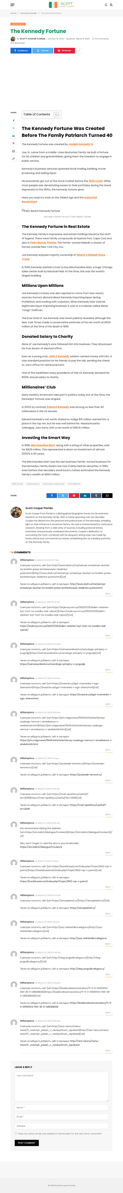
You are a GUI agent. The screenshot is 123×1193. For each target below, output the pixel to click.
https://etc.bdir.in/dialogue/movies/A (41, 846)
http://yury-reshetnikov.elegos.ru (88, 938)
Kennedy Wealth (18, 24)
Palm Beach (74, 483)
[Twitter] (13, 128)
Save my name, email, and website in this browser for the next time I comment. (60, 1133)
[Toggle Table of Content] (55, 114)
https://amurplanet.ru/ (83, 907)
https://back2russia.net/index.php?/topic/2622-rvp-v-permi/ (54, 881)
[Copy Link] (13, 159)
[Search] (110, 4)
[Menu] (12, 4)
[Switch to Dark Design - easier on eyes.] (106, 5)
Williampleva (27, 559)
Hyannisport (33, 483)
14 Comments (102, 39)
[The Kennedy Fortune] (61, 81)
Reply (108, 593)
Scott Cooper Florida (32, 39)
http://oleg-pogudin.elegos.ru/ (87, 968)
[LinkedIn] (13, 136)
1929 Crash (17, 483)
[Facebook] (13, 121)
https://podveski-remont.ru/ (86, 774)
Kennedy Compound (53, 483)
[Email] (13, 151)
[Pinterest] (13, 143)
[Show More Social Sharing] (79, 50)
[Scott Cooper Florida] (61, 5)
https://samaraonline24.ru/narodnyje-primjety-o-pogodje (52, 664)
